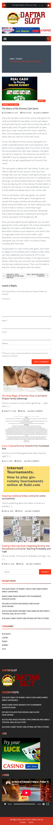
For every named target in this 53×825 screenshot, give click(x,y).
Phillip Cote (27, 112)
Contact (23, 822)
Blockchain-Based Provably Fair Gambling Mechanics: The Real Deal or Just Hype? (26, 612)
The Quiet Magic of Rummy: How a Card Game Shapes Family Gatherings (24, 397)
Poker (4, 641)
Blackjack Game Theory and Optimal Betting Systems (25, 618)
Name (5, 320)
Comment (6, 298)
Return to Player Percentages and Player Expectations (20, 605)
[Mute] (43, 804)
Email (4, 332)
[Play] (5, 804)
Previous (39, 5)
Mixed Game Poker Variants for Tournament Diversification (21, 598)
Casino (5, 638)
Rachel (23, 411)
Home (31, 822)
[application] (26, 793)
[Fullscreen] (47, 804)
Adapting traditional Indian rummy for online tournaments (24, 497)
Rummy (42, 101)
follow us (48, 5)
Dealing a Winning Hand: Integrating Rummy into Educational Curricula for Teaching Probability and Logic (26, 548)
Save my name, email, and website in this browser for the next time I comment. (25, 355)
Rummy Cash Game (10, 104)
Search (48, 38)
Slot (4, 649)
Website (5, 343)
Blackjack (6, 634)
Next (42, 5)
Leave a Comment (42, 112)
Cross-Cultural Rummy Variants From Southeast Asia (25, 447)
